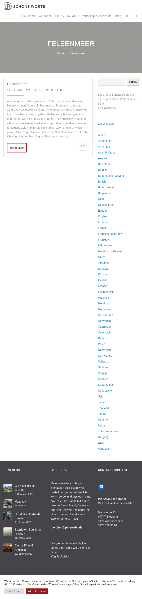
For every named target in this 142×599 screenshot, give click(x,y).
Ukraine (103, 419)
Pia (28, 90)
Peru (101, 338)
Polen (101, 344)
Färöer (102, 227)
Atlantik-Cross (106, 152)
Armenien (104, 146)
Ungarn (102, 425)
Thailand (103, 408)
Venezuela (104, 448)
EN (134, 16)
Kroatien (103, 286)
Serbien (103, 367)
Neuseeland (105, 315)
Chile (101, 198)
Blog (118, 16)
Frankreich (104, 239)
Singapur (103, 373)
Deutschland (106, 204)
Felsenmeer (17, 84)
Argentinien (105, 140)
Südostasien (105, 390)
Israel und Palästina (110, 251)
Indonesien (105, 245)
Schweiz (103, 361)
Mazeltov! (20, 501)
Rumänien (104, 350)
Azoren (102, 158)
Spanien (103, 379)
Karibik (102, 280)
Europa (102, 222)
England (103, 216)
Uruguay (103, 437)
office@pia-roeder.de (97, 16)
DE (127, 16)
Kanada (103, 268)
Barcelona (104, 164)
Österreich (104, 332)
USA (101, 442)
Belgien (103, 169)
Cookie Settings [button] (14, 591)
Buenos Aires (106, 187)
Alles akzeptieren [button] (37, 591)
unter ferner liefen (48, 90)
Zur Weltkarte (106, 123)
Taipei (101, 402)
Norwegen (104, 320)
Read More (17, 147)
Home (60, 53)
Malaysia (103, 297)
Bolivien (103, 181)
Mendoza (103, 303)
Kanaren (103, 274)
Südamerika (105, 384)
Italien (101, 257)
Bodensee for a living (111, 175)
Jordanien (104, 262)
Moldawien (105, 309)
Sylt (100, 396)
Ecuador (103, 210)
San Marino (105, 355)
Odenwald (104, 326)
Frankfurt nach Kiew (110, 233)
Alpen (101, 135)
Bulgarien (104, 193)
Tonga (102, 413)
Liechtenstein (106, 291)
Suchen (133, 82)
